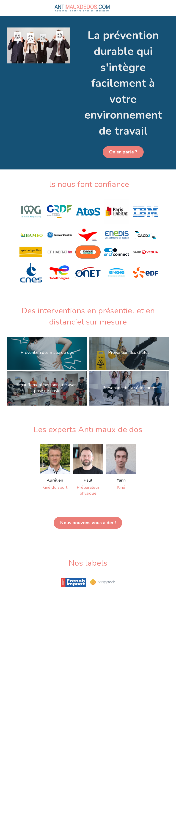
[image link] (82, 8)
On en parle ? (123, 107)
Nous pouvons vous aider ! (88, 477)
